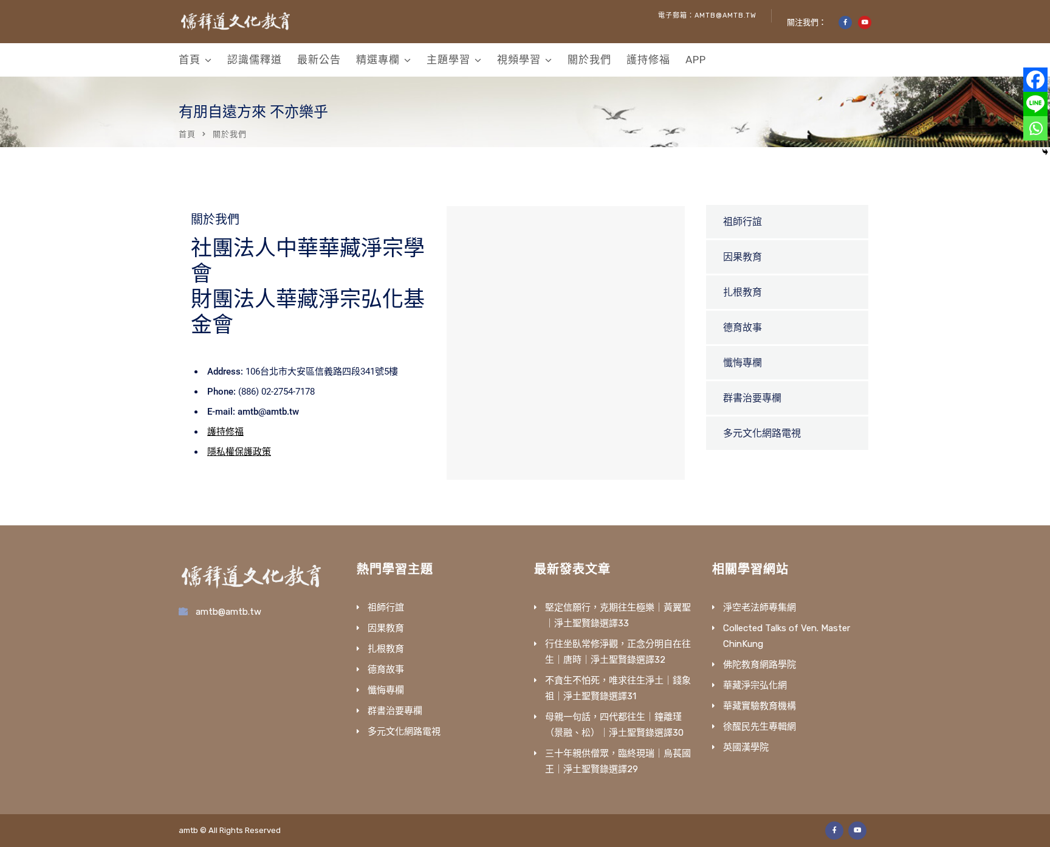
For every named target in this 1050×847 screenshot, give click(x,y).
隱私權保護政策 (239, 451)
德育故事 (742, 327)
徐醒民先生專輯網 (759, 726)
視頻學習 (519, 60)
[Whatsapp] (1035, 128)
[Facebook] (1035, 79)
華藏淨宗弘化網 (755, 685)
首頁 (190, 60)
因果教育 (742, 257)
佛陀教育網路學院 (759, 664)
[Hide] (1045, 152)
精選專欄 (378, 60)
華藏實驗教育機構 (759, 705)
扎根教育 (742, 292)
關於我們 (589, 60)
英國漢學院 (746, 747)
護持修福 (648, 60)
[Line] (1035, 104)
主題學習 (448, 60)
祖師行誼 (742, 221)
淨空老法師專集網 (759, 607)
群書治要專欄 (752, 398)
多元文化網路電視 (762, 433)
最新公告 (319, 60)
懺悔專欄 (742, 362)
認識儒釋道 (254, 60)
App (695, 60)
